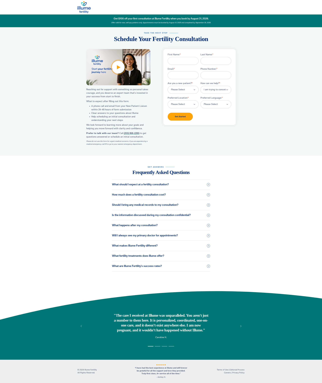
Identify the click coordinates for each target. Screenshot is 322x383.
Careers (227, 373)
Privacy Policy (238, 373)
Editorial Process (237, 370)
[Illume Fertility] (89, 7)
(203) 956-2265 (131, 133)
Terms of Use (222, 370)
